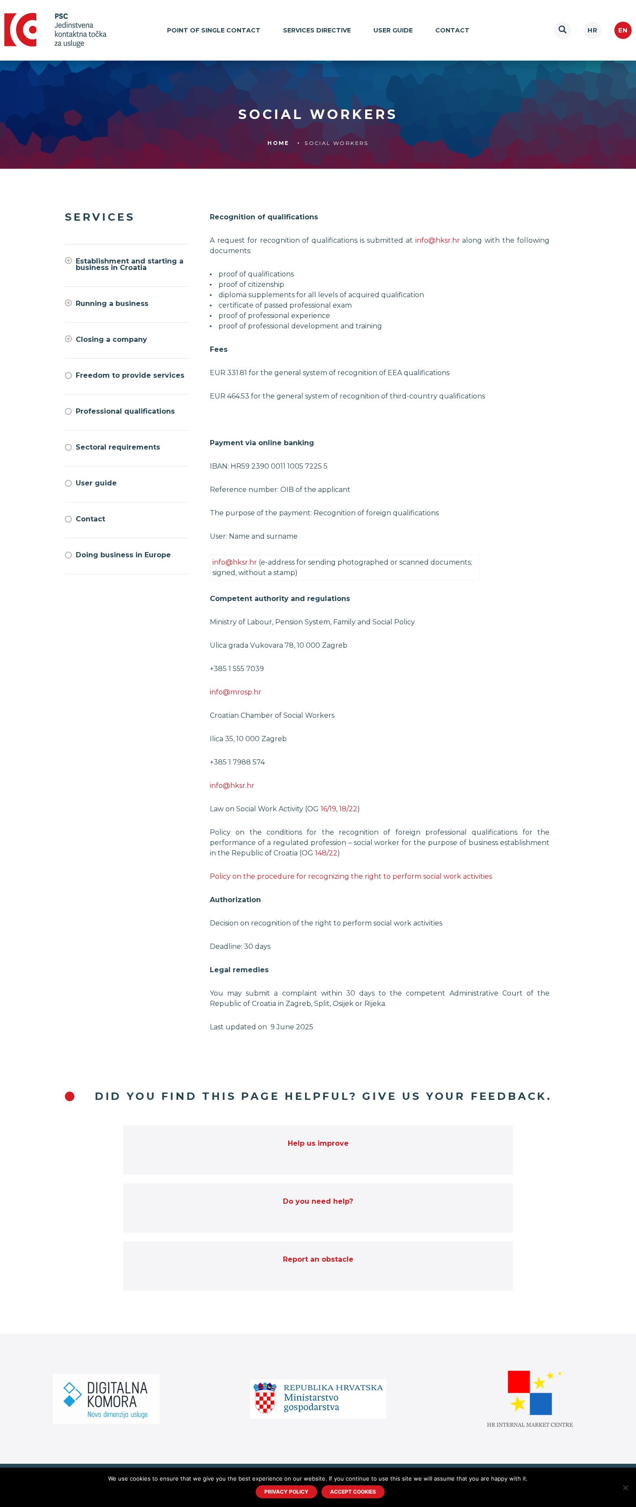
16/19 (328, 809)
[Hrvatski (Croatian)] (592, 30)
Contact (452, 30)
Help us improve (318, 1143)
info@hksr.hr (437, 240)
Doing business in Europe (123, 555)
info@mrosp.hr (235, 692)
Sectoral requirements (118, 447)
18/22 (348, 809)
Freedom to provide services (130, 375)
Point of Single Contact (213, 30)
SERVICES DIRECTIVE (317, 30)
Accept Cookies (353, 1491)
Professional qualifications (125, 411)
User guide (393, 30)
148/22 (326, 853)
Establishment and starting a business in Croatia (129, 264)
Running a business (112, 303)
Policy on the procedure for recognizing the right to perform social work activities (351, 876)
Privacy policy (286, 1491)
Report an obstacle (318, 1259)
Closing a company (111, 339)
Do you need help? (318, 1201)
